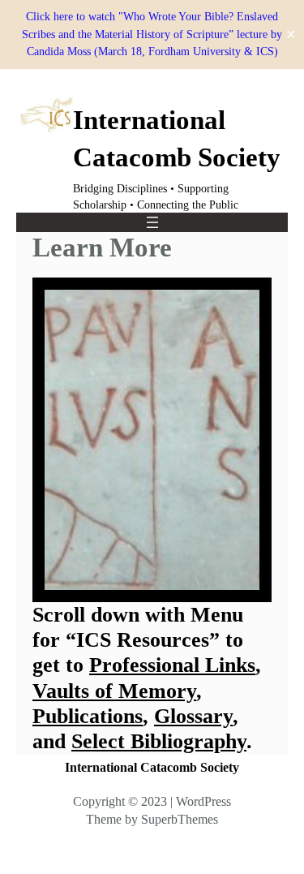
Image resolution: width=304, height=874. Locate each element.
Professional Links (172, 665)
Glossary (193, 716)
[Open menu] (152, 222)
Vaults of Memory (114, 691)
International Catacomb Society (152, 767)
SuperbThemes (179, 819)
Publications (87, 716)
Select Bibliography (158, 741)
